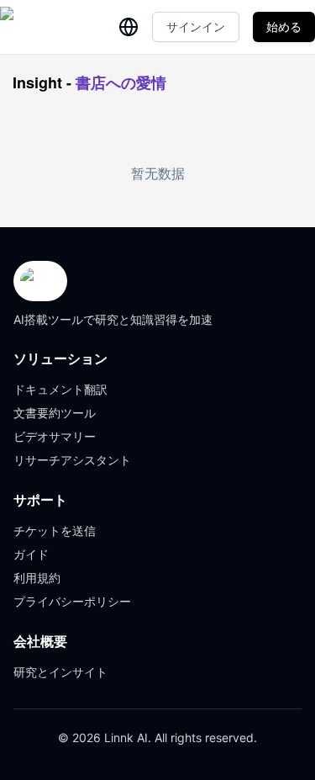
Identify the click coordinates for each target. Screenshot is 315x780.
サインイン (195, 26)
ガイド (31, 554)
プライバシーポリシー (72, 601)
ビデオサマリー (54, 436)
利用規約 (36, 577)
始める (284, 26)
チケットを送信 (54, 530)
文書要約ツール (54, 413)
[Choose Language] (128, 27)
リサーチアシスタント (72, 460)
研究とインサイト (60, 672)
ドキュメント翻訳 (60, 389)
